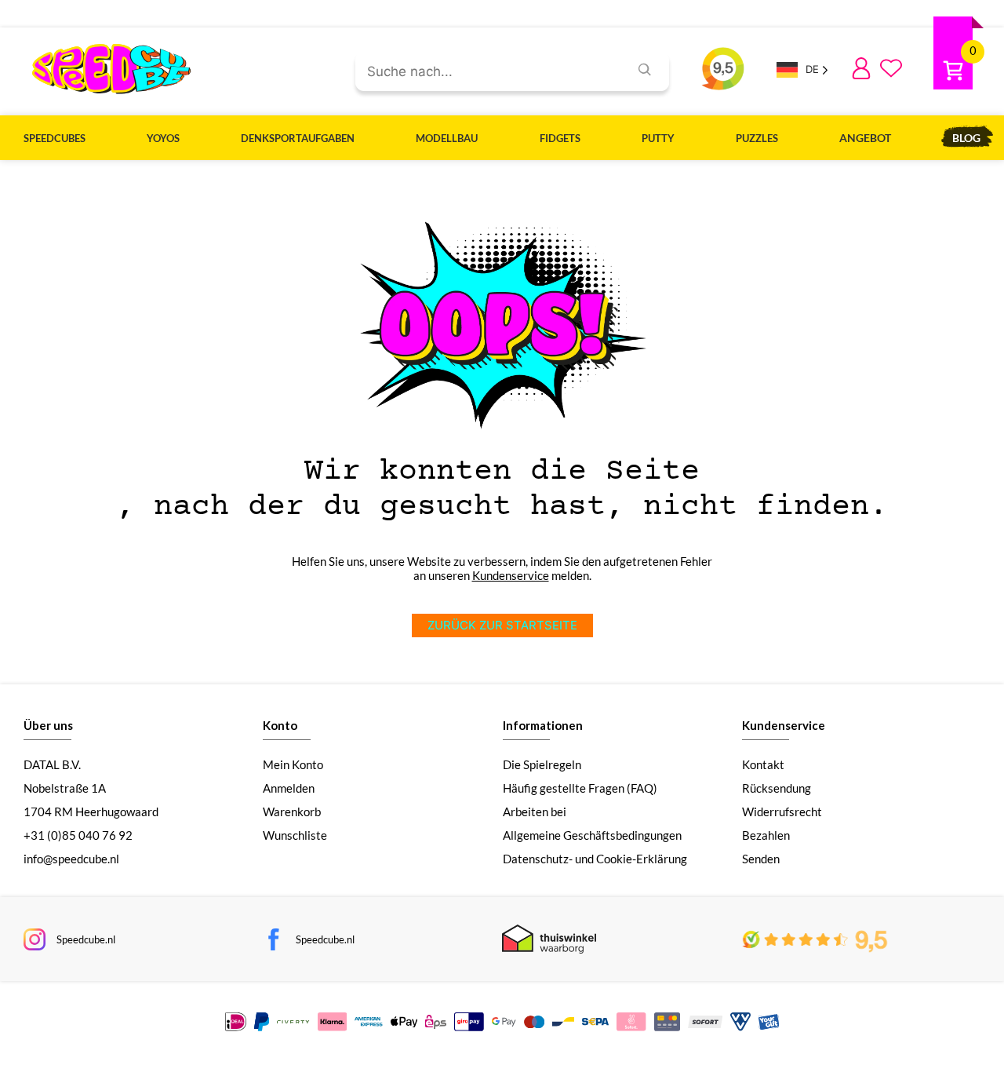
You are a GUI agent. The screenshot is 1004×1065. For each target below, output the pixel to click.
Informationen (543, 725)
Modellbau (447, 138)
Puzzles (757, 138)
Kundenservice (510, 575)
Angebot (865, 137)
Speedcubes (54, 138)
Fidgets (560, 138)
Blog (966, 137)
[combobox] (486, 72)
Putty (658, 138)
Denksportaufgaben (298, 138)
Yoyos (163, 138)
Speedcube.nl (85, 939)
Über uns (48, 725)
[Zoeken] (644, 71)
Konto (280, 725)
